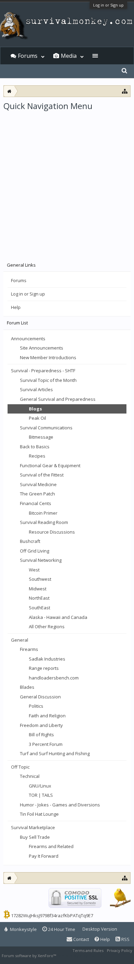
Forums (18, 280)
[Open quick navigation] (125, 91)
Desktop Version (99, 929)
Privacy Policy (119, 950)
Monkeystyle (23, 929)
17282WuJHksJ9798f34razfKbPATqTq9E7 (52, 915)
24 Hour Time (61, 929)
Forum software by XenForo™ (29, 955)
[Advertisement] (67, 182)
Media (69, 56)
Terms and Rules (87, 950)
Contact (80, 939)
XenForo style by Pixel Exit (81, 955)
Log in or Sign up (108, 5)
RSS (125, 939)
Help (16, 307)
